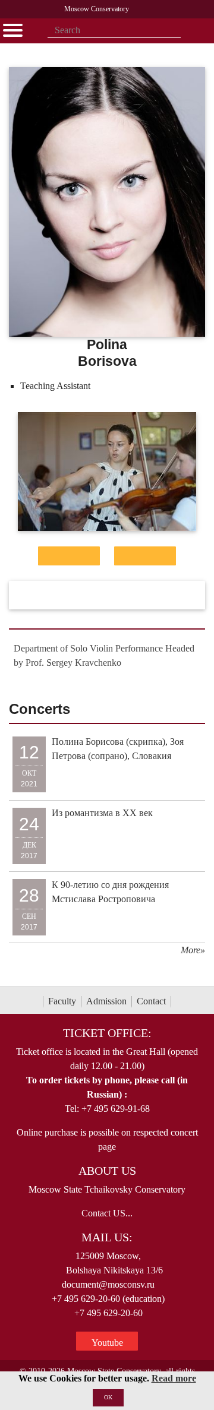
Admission (106, 1001)
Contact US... (107, 1213)
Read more (174, 1378)
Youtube (107, 1343)
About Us (107, 1170)
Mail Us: (107, 1237)
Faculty (62, 1001)
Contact (151, 1001)
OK (108, 1397)
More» (193, 950)
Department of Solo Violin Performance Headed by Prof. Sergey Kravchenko (104, 655)
